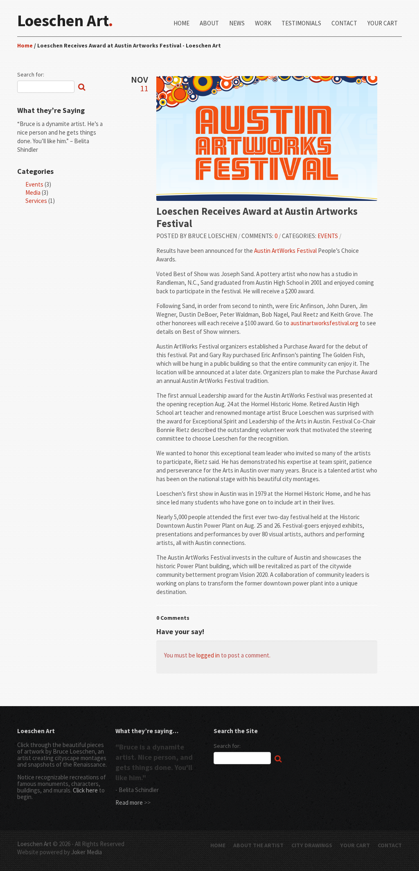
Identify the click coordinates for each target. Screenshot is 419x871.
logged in (208, 655)
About (209, 23)
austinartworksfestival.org (324, 323)
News (237, 23)
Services (36, 201)
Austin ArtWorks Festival (285, 250)
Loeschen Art (34, 844)
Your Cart (382, 23)
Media (33, 192)
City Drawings (311, 845)
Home (181, 23)
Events (34, 184)
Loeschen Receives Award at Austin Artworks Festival (257, 217)
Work (263, 23)
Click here (85, 790)
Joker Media (86, 852)
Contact (344, 23)
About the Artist (258, 845)
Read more (129, 802)
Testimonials (301, 23)
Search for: (30, 74)
